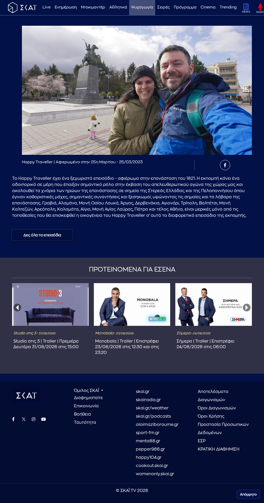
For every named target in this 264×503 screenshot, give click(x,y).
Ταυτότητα (85, 422)
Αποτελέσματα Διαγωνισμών (213, 396)
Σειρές (163, 7)
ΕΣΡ (201, 441)
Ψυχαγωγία (142, 7)
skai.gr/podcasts (153, 416)
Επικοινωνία (86, 406)
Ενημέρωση (66, 7)
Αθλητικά (118, 7)
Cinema (208, 7)
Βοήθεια (82, 414)
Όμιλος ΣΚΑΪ (87, 391)
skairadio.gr (148, 400)
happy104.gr (149, 457)
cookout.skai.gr (152, 466)
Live (47, 7)
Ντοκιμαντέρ (93, 7)
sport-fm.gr (148, 433)
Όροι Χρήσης (211, 416)
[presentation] (17, 307)
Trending (228, 7)
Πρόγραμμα (185, 7)
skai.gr (143, 392)
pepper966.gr (150, 449)
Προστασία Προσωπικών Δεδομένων (223, 429)
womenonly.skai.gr (155, 474)
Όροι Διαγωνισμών (217, 408)
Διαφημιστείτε (88, 398)
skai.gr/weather (152, 408)
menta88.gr (148, 441)
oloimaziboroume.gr (157, 425)
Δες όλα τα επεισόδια (42, 235)
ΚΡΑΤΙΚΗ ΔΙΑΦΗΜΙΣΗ (219, 449)
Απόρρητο (248, 494)
